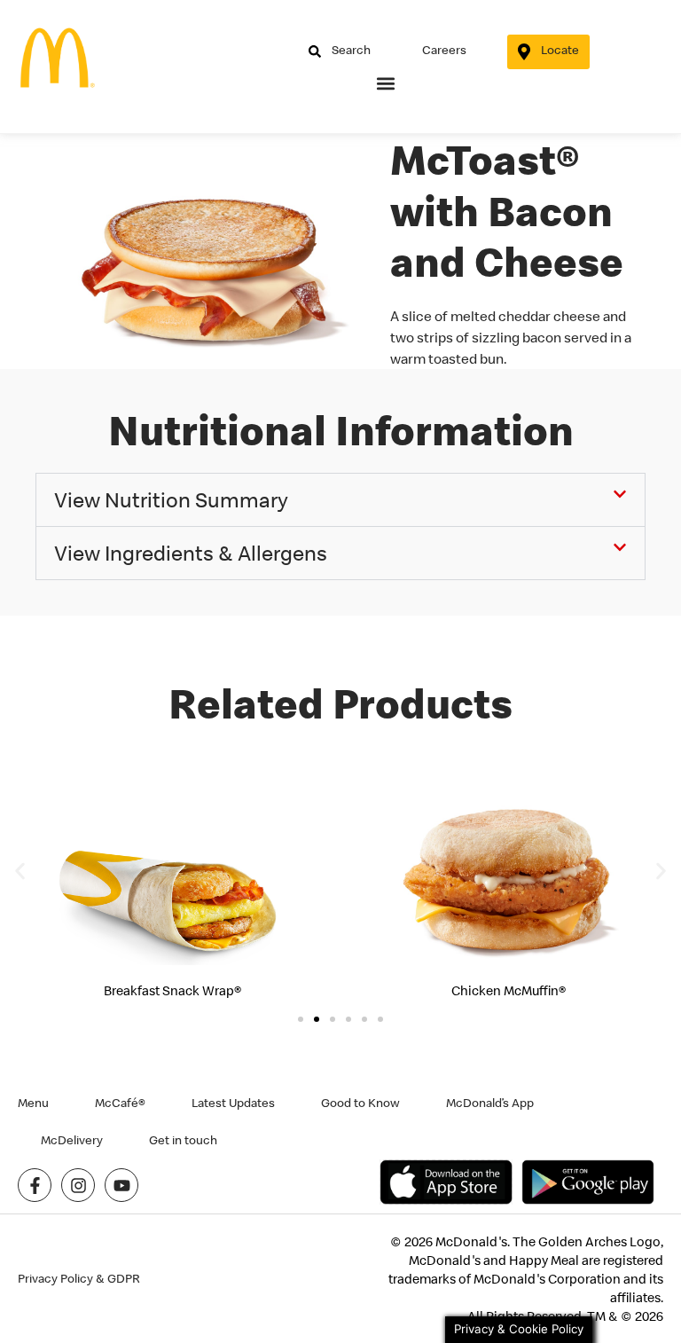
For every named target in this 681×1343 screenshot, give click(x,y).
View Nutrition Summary (171, 499)
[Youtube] (121, 1185)
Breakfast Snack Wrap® (172, 990)
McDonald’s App (490, 1103)
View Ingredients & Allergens (190, 552)
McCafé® (120, 1103)
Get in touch (183, 1140)
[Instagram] (78, 1185)
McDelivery (72, 1140)
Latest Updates (233, 1103)
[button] (387, 83)
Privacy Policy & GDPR (79, 1278)
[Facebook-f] (34, 1185)
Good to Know (360, 1103)
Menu (33, 1103)
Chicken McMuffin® (508, 990)
